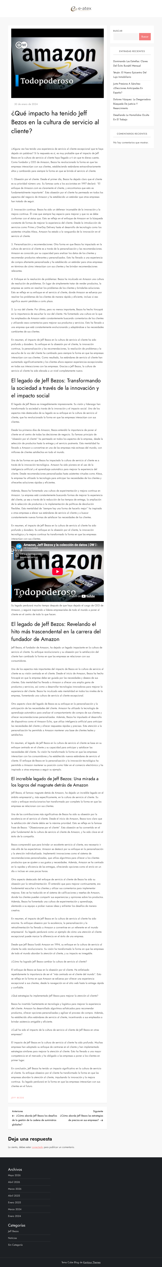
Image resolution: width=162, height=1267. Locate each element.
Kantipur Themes (91, 1262)
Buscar (117, 30)
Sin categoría (15, 1245)
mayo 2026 (14, 1175)
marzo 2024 (14, 1209)
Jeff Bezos (17, 1098)
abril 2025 (14, 1195)
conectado (37, 1147)
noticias (12, 1238)
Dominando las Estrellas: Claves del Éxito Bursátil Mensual (130, 63)
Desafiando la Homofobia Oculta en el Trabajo (131, 117)
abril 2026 (14, 1182)
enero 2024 (14, 1216)
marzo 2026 (14, 1189)
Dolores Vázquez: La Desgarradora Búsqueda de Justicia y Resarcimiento (132, 104)
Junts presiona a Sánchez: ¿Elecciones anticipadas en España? (128, 88)
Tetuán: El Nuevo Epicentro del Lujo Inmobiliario (129, 75)
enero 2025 (14, 1202)
